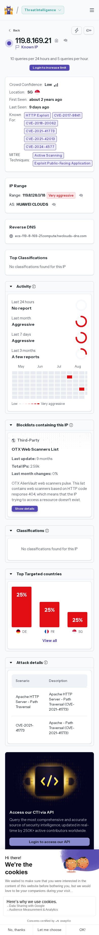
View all (49, 640)
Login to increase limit (49, 67)
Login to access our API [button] (49, 841)
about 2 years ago (45, 99)
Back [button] (16, 30)
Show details (25, 508)
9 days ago (39, 107)
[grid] (49, 706)
